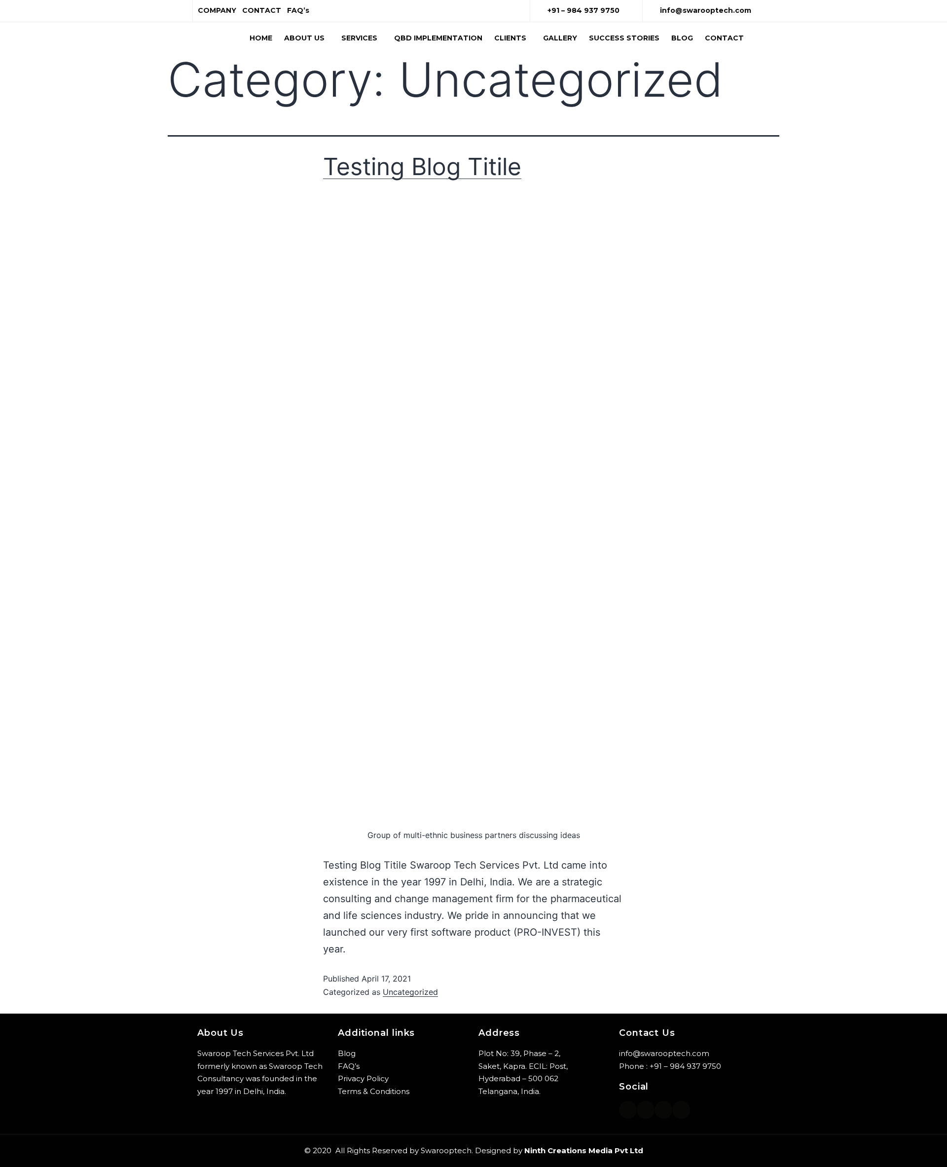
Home (261, 38)
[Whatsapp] (646, 1110)
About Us (304, 38)
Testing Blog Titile (422, 166)
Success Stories (624, 38)
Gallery (560, 38)
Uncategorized (410, 992)
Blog (682, 38)
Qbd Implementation (438, 38)
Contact (724, 38)
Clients (510, 38)
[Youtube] (681, 1110)
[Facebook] (663, 1110)
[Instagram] (628, 1110)
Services (359, 38)
